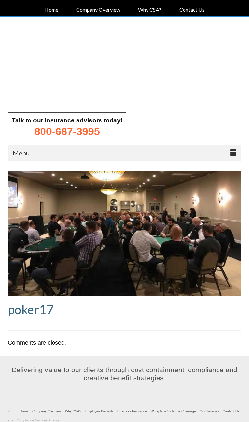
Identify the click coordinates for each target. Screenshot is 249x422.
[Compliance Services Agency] (124, 65)
